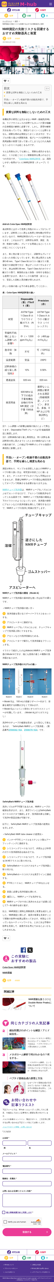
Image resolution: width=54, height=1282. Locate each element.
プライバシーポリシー (11, 1268)
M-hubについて (9, 1264)
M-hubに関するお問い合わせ (40, 1268)
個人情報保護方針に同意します (19, 1212)
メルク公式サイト (10, 1272)
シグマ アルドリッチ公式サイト (41, 1272)
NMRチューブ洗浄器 (12, 489)
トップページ (7, 21)
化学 (16, 21)
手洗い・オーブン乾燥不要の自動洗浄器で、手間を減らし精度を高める (26, 101)
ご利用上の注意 (36, 1264)
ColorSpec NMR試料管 (29, 159)
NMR (18, 39)
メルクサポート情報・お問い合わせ (17, 1127)
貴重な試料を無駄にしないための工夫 (24, 92)
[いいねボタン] (5, 81)
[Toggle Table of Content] (46, 88)
